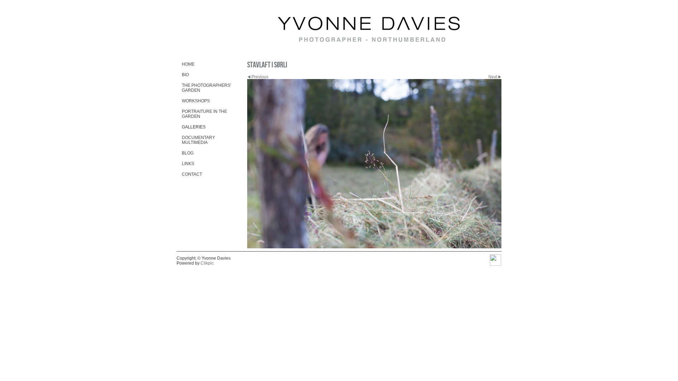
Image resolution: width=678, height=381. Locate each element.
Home (188, 64)
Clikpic (207, 263)
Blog (188, 153)
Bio (185, 74)
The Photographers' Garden (206, 88)
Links (188, 163)
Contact (192, 174)
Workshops (196, 100)
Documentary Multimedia (198, 140)
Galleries (194, 127)
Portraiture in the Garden (204, 114)
